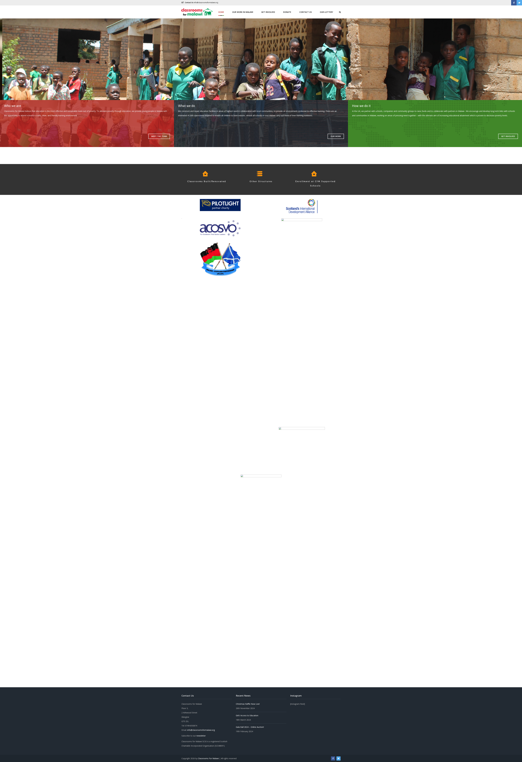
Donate (287, 12)
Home (221, 12)
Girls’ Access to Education (247, 715)
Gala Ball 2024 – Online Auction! (250, 727)
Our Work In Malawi (242, 12)
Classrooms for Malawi (208, 758)
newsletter (201, 735)
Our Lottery (326, 12)
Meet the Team (159, 136)
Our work (336, 136)
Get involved (508, 136)
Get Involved (268, 12)
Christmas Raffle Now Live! (248, 704)
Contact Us (305, 12)
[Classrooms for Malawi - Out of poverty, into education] (196, 11)
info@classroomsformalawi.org (206, 2)
